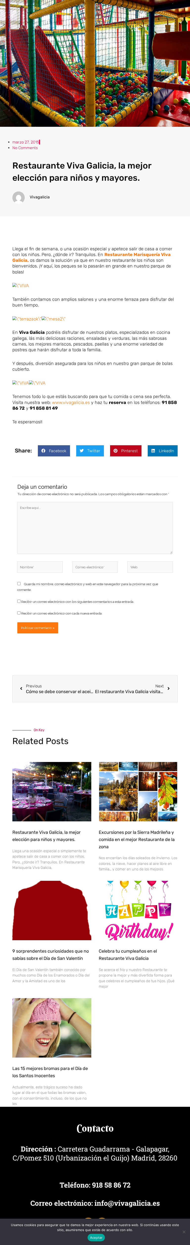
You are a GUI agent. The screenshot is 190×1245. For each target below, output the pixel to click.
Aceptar (96, 1238)
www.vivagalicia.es (71, 402)
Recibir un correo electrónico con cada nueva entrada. (61, 613)
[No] (183, 1231)
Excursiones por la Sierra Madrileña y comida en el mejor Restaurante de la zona (137, 839)
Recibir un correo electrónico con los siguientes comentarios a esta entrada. (77, 602)
